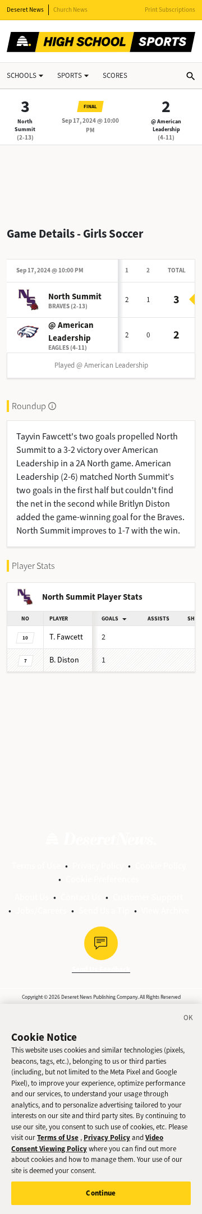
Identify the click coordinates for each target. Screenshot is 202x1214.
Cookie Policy (160, 866)
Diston (64, 660)
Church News (70, 10)
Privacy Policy (97, 866)
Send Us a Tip (104, 910)
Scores (115, 75)
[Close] (188, 1019)
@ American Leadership (166, 125)
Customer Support (148, 897)
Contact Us (81, 897)
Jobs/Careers (41, 910)
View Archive (165, 910)
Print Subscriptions (170, 10)
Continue (101, 1193)
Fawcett (66, 637)
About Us (32, 897)
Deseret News (25, 10)
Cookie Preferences (102, 879)
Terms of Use (36, 866)
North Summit (25, 125)
